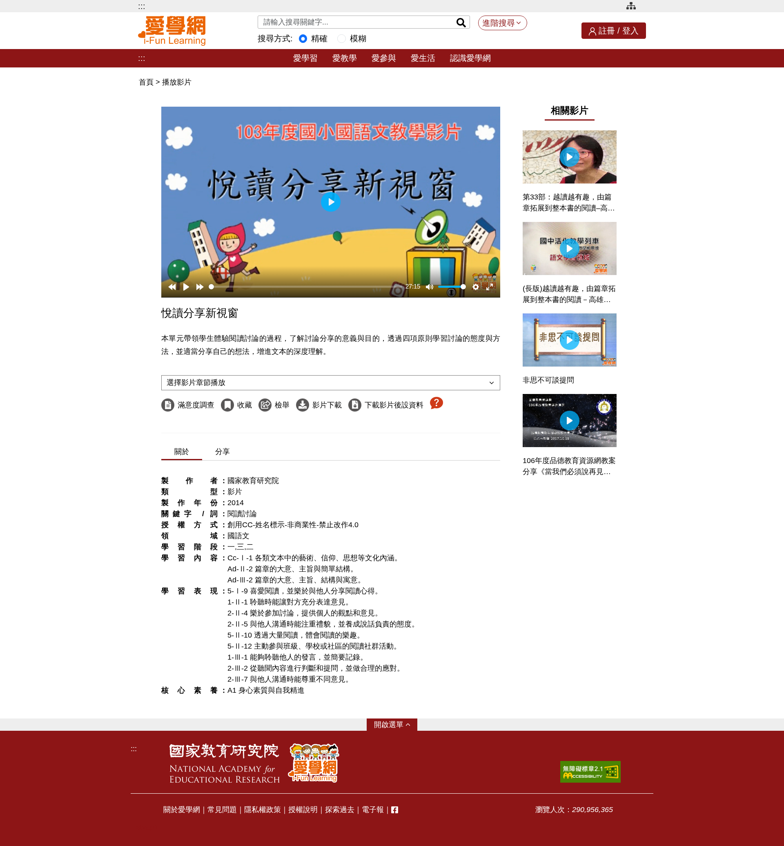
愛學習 (305, 58)
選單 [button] (396, 725)
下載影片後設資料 (394, 405)
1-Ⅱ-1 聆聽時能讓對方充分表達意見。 (290, 602)
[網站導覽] (634, 7)
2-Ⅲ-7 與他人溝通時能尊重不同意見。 (290, 679)
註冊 (607, 30)
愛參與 (384, 58)
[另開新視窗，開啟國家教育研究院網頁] (224, 763)
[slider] (305, 287)
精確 (319, 38)
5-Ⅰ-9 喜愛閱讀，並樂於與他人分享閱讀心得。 (304, 591)
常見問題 (222, 810)
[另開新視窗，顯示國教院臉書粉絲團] (394, 809)
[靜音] (429, 286)
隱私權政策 (262, 810)
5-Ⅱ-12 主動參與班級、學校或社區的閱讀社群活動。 (314, 646)
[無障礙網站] (590, 772)
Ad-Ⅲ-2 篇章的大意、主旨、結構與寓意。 (296, 580)
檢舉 (282, 405)
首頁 (147, 82)
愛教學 (344, 58)
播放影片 (177, 82)
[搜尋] (461, 22)
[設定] (475, 286)
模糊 (358, 38)
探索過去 (339, 810)
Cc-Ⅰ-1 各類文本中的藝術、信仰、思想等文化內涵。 (314, 558)
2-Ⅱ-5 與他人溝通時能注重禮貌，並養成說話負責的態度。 (323, 624)
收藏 (244, 405)
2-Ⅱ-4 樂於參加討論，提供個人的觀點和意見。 (304, 613)
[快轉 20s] (200, 286)
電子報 (373, 810)
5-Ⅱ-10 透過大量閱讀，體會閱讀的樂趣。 (295, 635)
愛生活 (423, 58)
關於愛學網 (181, 810)
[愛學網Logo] (313, 763)
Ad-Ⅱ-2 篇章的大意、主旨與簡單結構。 (292, 569)
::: (141, 6)
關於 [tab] (181, 452)
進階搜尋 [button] (498, 22)
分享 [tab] (222, 452)
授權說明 (303, 810)
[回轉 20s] (171, 286)
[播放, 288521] (186, 286)
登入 (630, 30)
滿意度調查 (196, 405)
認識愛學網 (470, 58)
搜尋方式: (275, 38)
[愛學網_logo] (171, 31)
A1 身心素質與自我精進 (266, 690)
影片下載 (327, 405)
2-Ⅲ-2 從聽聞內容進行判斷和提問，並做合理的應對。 (315, 668)
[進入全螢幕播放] (489, 286)
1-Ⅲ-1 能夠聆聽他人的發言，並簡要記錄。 (297, 657)
